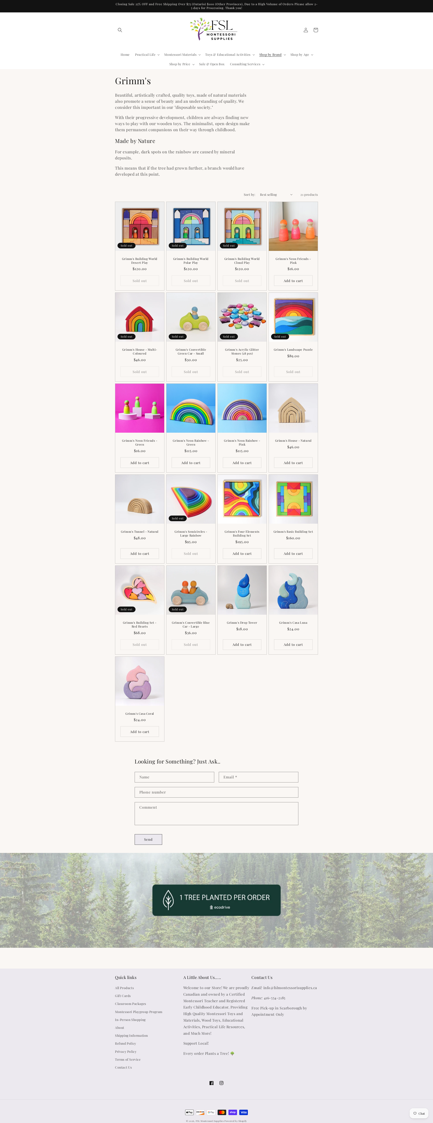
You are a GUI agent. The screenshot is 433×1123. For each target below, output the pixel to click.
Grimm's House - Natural (293, 440)
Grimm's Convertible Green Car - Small (191, 351)
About (119, 1027)
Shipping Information (131, 1035)
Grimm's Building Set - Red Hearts (140, 624)
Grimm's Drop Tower (242, 622)
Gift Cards (123, 996)
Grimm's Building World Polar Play (191, 260)
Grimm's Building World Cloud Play (242, 260)
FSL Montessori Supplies (210, 1121)
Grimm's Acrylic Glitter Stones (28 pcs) (242, 351)
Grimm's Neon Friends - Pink (293, 260)
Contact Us (123, 1067)
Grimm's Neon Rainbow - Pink (242, 442)
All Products (124, 988)
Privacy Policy (125, 1051)
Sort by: (250, 194)
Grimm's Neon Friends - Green (139, 442)
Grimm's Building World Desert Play (139, 260)
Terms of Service (128, 1059)
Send (148, 839)
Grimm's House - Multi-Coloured (139, 351)
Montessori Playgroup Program (138, 1012)
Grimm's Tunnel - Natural (139, 531)
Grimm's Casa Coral (139, 713)
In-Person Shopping (130, 1020)
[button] (120, 30)
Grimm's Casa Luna (293, 622)
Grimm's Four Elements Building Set (242, 533)
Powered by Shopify (235, 1121)
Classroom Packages (130, 1004)
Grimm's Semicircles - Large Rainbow (191, 533)
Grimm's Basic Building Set (293, 531)
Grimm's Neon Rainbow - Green (191, 442)
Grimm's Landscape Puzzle (293, 349)
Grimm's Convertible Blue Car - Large (191, 624)
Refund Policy (125, 1043)
